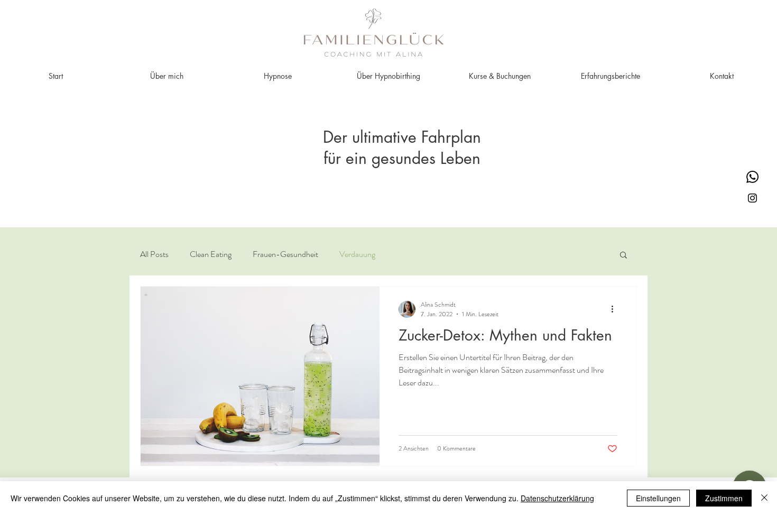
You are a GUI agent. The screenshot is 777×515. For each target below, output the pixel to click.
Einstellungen (658, 498)
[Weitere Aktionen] (615, 309)
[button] (623, 255)
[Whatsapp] (752, 177)
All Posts (154, 254)
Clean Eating (211, 254)
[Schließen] (764, 498)
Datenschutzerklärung (557, 498)
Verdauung (357, 254)
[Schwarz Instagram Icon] (752, 198)
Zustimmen (724, 498)
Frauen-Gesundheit (285, 254)
